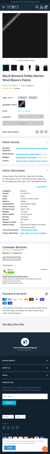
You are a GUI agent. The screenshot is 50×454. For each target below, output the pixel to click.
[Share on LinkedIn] (41, 131)
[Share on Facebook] (37, 131)
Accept (10, 448)
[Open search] (37, 7)
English (6, 417)
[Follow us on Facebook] (4, 427)
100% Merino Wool (28, 230)
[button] (7, 88)
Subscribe (9, 403)
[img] (7, 274)
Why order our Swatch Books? (33, 233)
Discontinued (23, 123)
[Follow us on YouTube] (12, 427)
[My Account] (41, 7)
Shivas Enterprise (10, 85)
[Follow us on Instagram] (8, 427)
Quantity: (6, 117)
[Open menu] (3, 7)
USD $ (18, 417)
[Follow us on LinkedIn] (17, 427)
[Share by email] (46, 131)
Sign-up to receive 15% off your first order (25, 1)
